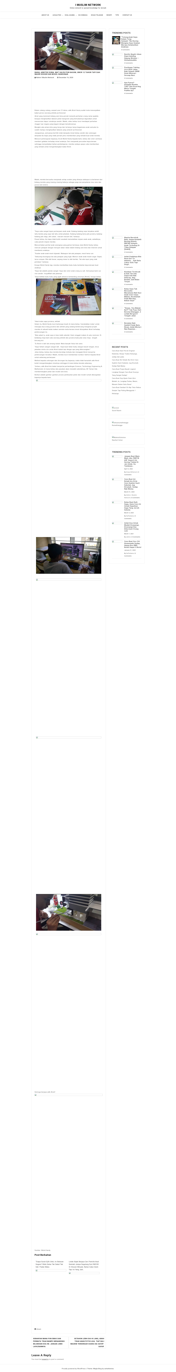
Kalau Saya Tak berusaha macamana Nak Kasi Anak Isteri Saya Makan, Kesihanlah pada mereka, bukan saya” (132, 295)
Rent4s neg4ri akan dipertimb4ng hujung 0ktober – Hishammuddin (132, 57)
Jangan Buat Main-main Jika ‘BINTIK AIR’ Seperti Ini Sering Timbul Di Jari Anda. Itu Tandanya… (132, 461)
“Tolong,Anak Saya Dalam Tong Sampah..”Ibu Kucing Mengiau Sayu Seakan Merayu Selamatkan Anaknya (130, 42)
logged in (45, 1359)
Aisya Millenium (131, 472)
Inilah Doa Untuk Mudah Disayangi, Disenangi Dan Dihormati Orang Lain (131, 527)
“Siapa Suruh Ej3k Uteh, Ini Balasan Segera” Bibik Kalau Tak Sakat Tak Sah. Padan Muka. (50, 1264)
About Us (45, 15)
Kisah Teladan (97, 15)
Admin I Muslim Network (45, 77)
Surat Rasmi (116, 410)
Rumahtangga (117, 425)
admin (128, 537)
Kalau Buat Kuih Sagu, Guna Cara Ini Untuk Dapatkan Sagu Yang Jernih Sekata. (132, 506)
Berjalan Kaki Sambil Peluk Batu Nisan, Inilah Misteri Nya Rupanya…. (132, 326)
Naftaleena (130, 516)
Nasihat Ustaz (117, 440)
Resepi (109, 15)
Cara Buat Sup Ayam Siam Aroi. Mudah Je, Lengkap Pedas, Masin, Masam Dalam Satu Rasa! (125, 381)
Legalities (57, 15)
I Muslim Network (88, 4)
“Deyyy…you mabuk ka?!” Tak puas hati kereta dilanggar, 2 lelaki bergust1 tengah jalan (132, 312)
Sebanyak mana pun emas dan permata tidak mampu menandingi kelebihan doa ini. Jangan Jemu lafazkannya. (49, 1342)
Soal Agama (70, 15)
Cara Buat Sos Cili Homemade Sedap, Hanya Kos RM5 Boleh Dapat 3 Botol (132, 544)
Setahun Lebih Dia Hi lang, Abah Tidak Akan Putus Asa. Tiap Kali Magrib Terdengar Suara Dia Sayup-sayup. (87, 1342)
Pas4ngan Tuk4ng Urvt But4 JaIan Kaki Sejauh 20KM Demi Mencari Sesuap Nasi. (132, 71)
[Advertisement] (69, 94)
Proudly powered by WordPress (74, 1369)
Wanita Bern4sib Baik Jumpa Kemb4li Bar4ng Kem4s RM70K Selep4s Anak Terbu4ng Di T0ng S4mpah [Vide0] (132, 243)
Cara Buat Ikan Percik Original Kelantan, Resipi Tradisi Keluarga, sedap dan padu (124, 354)
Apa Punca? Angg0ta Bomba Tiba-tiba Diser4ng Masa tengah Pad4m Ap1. (132, 86)
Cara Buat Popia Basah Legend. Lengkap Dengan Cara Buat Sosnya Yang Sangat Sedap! (125, 372)
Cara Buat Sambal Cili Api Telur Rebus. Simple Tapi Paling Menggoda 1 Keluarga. (126, 390)
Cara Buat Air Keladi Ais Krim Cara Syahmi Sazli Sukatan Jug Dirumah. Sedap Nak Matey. (125, 363)
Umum (38, 1329)
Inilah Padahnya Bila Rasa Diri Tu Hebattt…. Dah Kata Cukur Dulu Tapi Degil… (132, 260)
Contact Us (127, 15)
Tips (117, 15)
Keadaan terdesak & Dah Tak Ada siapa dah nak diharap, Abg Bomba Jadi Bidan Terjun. (132, 277)
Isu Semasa (82, 15)
